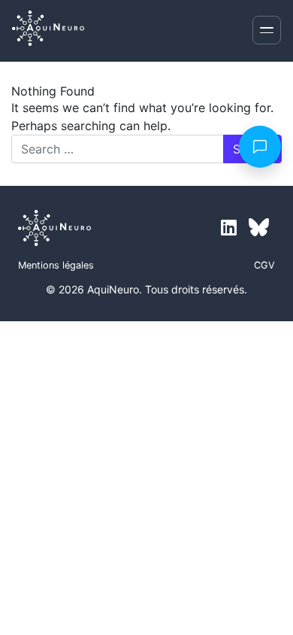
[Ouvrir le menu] (266, 30)
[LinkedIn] (229, 228)
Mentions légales (56, 265)
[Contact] (260, 147)
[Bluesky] (259, 228)
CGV (264, 265)
